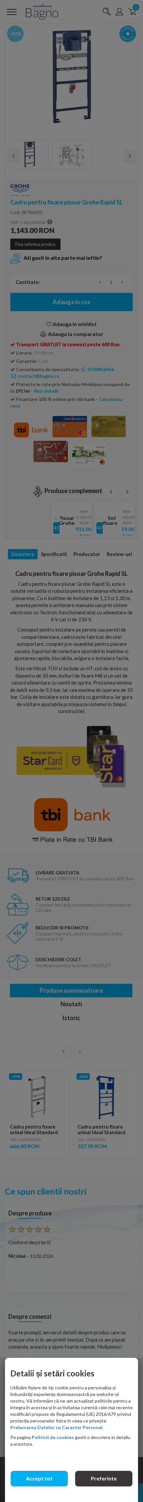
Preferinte (104, 1478)
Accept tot (39, 1478)
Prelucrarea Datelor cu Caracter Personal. (56, 1427)
